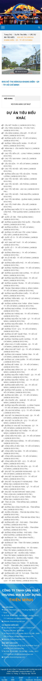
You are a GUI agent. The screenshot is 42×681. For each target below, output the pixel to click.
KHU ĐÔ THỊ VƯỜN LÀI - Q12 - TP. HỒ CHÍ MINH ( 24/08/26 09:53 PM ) (20, 421)
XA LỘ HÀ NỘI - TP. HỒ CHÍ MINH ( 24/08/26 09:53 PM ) (21, 259)
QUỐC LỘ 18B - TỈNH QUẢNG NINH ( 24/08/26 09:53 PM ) (18, 218)
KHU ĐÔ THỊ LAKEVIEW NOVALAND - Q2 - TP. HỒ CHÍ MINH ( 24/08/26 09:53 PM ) (22, 472)
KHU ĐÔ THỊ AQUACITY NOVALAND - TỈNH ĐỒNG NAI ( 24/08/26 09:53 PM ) (21, 482)
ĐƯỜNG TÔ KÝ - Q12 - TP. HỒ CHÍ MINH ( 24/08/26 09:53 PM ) (20, 330)
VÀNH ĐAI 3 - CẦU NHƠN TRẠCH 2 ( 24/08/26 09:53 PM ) (21, 149)
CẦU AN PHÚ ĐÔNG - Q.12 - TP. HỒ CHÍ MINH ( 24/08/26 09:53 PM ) (22, 411)
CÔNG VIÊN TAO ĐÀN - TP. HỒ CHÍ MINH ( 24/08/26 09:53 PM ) (20, 452)
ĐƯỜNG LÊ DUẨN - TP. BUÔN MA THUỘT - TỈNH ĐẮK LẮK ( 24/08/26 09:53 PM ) (21, 569)
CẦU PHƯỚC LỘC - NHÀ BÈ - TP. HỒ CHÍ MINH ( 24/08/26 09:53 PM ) (20, 401)
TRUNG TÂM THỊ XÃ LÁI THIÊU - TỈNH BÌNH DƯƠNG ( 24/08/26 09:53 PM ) (21, 528)
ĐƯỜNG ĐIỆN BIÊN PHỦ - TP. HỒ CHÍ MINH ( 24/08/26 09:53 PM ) (21, 264)
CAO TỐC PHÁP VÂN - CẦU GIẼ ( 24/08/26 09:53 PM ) (20, 205)
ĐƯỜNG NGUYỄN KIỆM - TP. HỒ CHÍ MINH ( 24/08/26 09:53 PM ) (21, 325)
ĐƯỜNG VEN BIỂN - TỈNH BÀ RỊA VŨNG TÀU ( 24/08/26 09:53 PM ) (22, 518)
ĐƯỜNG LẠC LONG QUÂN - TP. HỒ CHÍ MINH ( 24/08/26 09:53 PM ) (22, 360)
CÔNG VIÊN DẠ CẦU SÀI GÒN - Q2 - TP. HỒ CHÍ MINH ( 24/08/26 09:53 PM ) (21, 467)
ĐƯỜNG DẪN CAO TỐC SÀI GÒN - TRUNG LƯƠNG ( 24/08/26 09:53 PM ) (20, 175)
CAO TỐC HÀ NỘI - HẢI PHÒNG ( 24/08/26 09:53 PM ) (20, 185)
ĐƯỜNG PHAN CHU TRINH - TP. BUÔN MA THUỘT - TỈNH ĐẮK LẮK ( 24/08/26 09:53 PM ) (21, 564)
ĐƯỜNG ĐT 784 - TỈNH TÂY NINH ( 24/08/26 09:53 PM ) (21, 544)
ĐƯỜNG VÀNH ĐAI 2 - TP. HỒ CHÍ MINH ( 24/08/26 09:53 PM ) (20, 253)
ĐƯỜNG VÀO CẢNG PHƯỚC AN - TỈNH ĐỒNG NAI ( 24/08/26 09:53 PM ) (22, 508)
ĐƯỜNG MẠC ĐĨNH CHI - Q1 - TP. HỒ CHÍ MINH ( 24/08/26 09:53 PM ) (20, 370)
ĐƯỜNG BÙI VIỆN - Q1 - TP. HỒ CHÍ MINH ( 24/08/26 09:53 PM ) (21, 396)
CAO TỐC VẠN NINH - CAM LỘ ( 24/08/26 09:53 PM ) (20, 159)
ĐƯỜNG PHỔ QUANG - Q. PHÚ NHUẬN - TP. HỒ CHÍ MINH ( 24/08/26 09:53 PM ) (21, 391)
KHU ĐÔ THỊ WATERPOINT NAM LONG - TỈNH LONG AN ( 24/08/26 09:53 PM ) (20, 493)
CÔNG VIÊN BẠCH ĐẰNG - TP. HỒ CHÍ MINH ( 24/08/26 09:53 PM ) (22, 442)
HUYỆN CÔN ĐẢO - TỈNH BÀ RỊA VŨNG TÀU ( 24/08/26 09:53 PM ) (21, 513)
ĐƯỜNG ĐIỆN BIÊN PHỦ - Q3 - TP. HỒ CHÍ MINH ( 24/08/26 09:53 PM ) (20, 386)
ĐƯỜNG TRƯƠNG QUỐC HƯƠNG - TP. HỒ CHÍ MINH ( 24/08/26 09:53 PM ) (20, 340)
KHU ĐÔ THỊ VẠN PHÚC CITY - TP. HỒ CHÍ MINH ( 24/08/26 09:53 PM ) (20, 477)
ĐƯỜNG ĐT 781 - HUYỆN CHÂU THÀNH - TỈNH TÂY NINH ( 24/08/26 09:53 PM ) (20, 554)
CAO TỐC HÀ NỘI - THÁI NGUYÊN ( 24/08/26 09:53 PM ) (21, 195)
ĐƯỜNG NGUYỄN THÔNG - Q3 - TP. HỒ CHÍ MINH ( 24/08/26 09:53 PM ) (21, 381)
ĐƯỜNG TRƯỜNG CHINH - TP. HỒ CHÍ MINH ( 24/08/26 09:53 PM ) (22, 269)
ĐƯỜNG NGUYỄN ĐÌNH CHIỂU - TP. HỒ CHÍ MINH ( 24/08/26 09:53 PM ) (21, 294)
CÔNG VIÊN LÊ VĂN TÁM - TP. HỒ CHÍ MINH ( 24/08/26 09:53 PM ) (22, 447)
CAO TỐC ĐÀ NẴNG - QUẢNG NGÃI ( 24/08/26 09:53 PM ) (22, 200)
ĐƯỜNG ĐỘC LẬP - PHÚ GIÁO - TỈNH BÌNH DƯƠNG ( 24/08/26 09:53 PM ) (21, 523)
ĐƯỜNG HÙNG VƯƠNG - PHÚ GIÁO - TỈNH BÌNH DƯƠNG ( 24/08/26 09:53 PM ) (20, 533)
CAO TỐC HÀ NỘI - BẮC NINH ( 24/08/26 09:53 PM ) (20, 170)
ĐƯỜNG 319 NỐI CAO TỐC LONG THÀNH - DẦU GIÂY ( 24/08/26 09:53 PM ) (21, 233)
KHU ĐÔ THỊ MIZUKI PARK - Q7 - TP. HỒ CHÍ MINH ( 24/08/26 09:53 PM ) (21, 488)
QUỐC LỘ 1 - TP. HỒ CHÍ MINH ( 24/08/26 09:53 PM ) (20, 248)
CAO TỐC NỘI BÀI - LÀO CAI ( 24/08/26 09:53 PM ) (21, 190)
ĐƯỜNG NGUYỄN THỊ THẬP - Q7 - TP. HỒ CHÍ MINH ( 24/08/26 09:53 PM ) (22, 320)
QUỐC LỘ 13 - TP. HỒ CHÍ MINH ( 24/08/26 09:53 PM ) (21, 238)
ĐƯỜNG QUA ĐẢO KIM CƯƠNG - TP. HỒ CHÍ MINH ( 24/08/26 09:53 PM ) (21, 274)
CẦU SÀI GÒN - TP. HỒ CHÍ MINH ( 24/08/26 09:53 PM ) (21, 165)
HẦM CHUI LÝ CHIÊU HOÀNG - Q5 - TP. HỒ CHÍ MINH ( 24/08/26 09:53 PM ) (20, 345)
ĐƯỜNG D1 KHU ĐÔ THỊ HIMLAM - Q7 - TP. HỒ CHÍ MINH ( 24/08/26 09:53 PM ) (21, 426)
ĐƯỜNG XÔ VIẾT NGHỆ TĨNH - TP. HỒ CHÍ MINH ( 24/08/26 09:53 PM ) (20, 335)
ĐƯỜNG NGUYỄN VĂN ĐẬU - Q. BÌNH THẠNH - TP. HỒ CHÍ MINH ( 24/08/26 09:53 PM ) (22, 406)
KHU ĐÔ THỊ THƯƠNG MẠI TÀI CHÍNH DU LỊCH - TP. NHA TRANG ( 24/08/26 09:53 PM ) (21, 579)
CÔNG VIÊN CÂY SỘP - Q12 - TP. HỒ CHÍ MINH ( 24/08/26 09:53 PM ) (20, 462)
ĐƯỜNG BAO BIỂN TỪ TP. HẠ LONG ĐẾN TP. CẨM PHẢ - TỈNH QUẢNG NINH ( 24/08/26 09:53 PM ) (22, 211)
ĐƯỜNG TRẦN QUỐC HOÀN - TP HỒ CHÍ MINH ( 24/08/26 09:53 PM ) (20, 144)
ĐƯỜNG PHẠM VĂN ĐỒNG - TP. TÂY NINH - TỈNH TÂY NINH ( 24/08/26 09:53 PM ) (21, 549)
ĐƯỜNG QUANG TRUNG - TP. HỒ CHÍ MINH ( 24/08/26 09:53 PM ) (21, 284)
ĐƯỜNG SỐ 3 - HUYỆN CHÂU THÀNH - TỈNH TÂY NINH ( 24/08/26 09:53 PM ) (21, 559)
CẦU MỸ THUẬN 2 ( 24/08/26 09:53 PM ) (20, 125)
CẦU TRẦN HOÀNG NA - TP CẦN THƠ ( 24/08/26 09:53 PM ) (19, 129)
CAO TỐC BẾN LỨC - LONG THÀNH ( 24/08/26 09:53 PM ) (22, 154)
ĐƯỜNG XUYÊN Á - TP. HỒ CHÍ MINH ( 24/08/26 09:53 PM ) (19, 228)
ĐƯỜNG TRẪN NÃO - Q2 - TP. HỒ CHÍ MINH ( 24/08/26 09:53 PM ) (22, 299)
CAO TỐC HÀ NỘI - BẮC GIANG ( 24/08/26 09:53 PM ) (20, 180)
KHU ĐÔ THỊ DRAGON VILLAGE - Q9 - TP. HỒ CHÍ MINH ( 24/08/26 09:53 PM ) (21, 416)
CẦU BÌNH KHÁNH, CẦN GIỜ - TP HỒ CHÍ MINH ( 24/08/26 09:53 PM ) (20, 134)
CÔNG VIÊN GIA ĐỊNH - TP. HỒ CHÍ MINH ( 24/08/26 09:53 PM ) (20, 457)
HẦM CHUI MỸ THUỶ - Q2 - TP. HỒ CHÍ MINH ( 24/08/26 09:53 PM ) (22, 350)
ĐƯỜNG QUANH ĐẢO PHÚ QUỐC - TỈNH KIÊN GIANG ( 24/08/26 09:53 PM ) (22, 223)
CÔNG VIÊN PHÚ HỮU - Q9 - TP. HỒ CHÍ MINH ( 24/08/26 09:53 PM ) (22, 437)
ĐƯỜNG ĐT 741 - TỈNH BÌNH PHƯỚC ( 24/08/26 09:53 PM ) (19, 538)
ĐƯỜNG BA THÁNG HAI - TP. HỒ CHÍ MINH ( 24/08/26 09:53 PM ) (21, 315)
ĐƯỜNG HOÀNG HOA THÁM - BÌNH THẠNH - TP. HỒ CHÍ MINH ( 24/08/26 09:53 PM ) (21, 304)
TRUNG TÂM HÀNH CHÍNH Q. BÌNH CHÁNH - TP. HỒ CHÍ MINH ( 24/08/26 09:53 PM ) (21, 289)
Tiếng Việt (27, 14)
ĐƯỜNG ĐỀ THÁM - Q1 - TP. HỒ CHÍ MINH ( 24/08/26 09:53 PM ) (21, 365)
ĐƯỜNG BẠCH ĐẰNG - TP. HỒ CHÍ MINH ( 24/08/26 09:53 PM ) (20, 309)
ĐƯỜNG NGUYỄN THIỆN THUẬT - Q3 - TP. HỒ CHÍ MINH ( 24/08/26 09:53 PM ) (22, 376)
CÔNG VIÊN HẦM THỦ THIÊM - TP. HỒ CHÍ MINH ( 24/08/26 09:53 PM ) (20, 432)
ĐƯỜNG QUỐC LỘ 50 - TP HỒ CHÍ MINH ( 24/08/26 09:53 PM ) (20, 139)
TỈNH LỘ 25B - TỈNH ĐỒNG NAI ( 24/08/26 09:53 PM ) (20, 503)
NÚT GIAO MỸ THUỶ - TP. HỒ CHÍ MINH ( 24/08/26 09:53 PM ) (20, 243)
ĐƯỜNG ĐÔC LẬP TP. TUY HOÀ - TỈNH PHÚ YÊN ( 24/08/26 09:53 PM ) (21, 574)
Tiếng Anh (27, 10)
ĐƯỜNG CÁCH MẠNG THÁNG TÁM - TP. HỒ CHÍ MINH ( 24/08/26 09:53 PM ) (21, 355)
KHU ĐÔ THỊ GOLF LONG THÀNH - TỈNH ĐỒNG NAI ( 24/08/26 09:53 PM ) (20, 498)
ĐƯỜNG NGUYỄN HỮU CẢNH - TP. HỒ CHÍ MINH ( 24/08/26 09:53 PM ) (20, 279)
